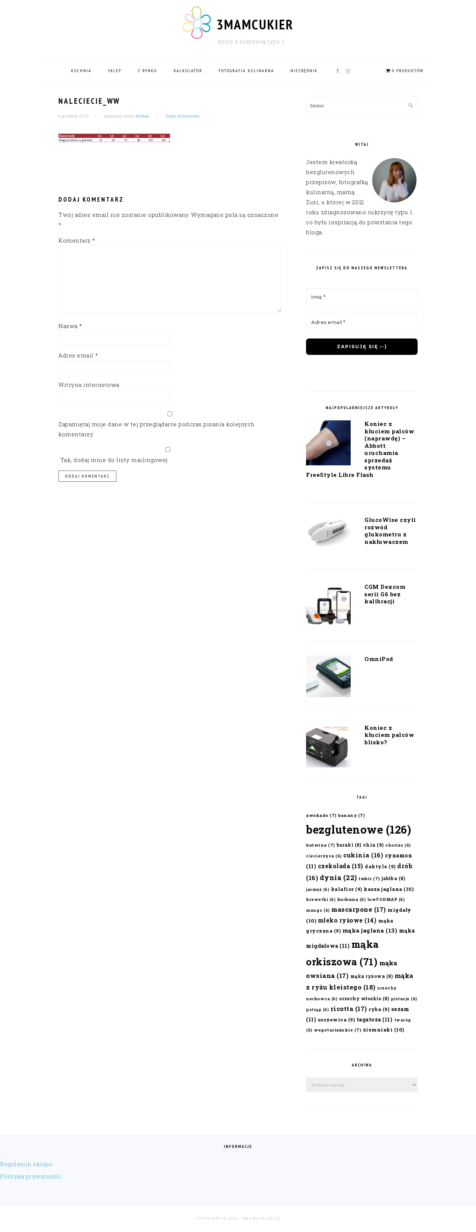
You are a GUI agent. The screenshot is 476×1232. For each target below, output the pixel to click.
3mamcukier (254, 24)
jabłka (393, 878)
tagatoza (375, 1019)
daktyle (380, 866)
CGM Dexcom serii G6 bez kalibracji (384, 594)
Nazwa (70, 326)
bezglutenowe (358, 829)
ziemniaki (383, 1029)
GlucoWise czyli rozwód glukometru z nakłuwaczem (390, 530)
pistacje (404, 998)
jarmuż (317, 889)
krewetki (320, 899)
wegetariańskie (337, 1030)
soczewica (336, 1019)
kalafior (346, 889)
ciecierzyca (324, 856)
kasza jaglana (389, 889)
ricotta (349, 1008)
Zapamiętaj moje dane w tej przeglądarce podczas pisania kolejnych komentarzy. (156, 429)
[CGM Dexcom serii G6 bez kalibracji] (328, 607)
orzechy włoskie (364, 998)
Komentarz (76, 240)
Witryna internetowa (88, 384)
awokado (321, 815)
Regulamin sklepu (26, 1164)
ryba (379, 1009)
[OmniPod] (328, 677)
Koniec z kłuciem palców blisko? (389, 735)
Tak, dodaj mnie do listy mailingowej (113, 459)
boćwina (320, 845)
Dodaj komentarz (182, 116)
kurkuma (351, 899)
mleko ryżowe (347, 920)
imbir (369, 878)
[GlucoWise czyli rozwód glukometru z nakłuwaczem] (328, 534)
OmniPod (378, 658)
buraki (349, 845)
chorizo (398, 845)
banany (351, 815)
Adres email (78, 355)
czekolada (340, 866)
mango (318, 910)
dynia (338, 877)
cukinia (363, 855)
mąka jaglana (370, 930)
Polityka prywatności (30, 1176)
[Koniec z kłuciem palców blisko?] (328, 747)
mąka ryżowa (371, 976)
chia (373, 844)
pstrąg (317, 1009)
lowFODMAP (386, 899)
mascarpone (358, 909)
